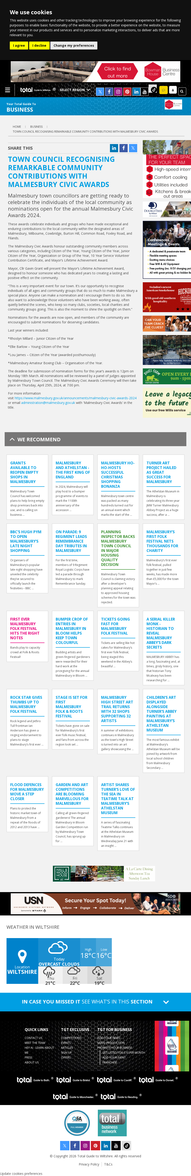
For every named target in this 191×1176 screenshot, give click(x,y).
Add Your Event (114, 1057)
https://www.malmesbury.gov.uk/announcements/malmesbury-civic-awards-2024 (75, 398)
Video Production (111, 1043)
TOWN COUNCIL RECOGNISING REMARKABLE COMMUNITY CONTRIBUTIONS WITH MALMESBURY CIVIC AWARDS (85, 132)
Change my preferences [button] (74, 45)
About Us (32, 1062)
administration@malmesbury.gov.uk (48, 402)
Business (36, 127)
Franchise (109, 1062)
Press (28, 1057)
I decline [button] (39, 45)
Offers (66, 1057)
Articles (67, 1048)
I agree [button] (19, 45)
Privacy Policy (89, 1164)
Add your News (108, 1038)
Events (66, 1043)
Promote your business (114, 1048)
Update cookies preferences (21, 1173)
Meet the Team (35, 1043)
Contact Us (33, 1038)
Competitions (71, 1038)
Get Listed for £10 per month (123, 1053)
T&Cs (108, 1164)
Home (17, 127)
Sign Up (66, 1053)
